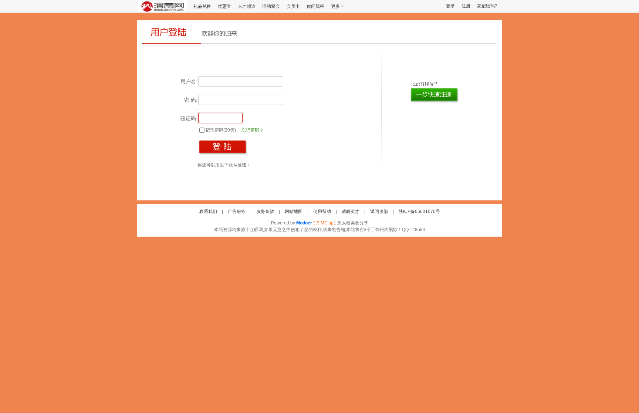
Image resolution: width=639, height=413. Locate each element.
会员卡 (293, 6)
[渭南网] (162, 10)
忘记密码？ (252, 130)
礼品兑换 (202, 6)
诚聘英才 (350, 211)
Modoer (304, 223)
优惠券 (224, 6)
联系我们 (208, 211)
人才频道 (247, 6)
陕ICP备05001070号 (419, 211)
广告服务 (237, 211)
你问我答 (315, 6)
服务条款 (265, 211)
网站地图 (293, 211)
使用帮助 (322, 211)
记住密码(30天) (221, 130)
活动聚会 (271, 6)
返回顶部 (379, 211)
